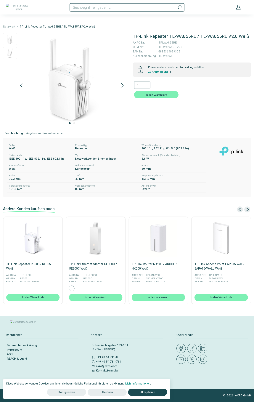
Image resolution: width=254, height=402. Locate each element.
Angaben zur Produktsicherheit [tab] (45, 133)
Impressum (14, 349)
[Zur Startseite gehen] (19, 7)
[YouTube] (181, 359)
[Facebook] (181, 348)
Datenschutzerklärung (22, 345)
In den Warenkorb (156, 95)
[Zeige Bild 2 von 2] (74, 123)
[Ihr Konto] (238, 7)
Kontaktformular (107, 370)
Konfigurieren (66, 392)
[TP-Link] (231, 150)
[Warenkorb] (246, 4)
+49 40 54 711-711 (108, 361)
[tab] (13, 133)
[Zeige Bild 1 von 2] (70, 123)
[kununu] (192, 348)
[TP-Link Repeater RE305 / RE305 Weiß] (33, 238)
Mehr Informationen (137, 383)
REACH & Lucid (17, 358)
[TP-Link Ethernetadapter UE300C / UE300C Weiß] (96, 238)
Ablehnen (107, 392)
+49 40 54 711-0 (107, 357)
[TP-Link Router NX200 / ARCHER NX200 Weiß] (158, 238)
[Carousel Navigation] (243, 209)
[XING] (192, 359)
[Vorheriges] (21, 86)
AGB (10, 354)
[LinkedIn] (203, 348)
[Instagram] (203, 359)
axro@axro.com (106, 366)
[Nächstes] (122, 86)
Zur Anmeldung (158, 71)
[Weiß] (72, 288)
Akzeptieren (147, 392)
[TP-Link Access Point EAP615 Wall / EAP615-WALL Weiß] (221, 238)
